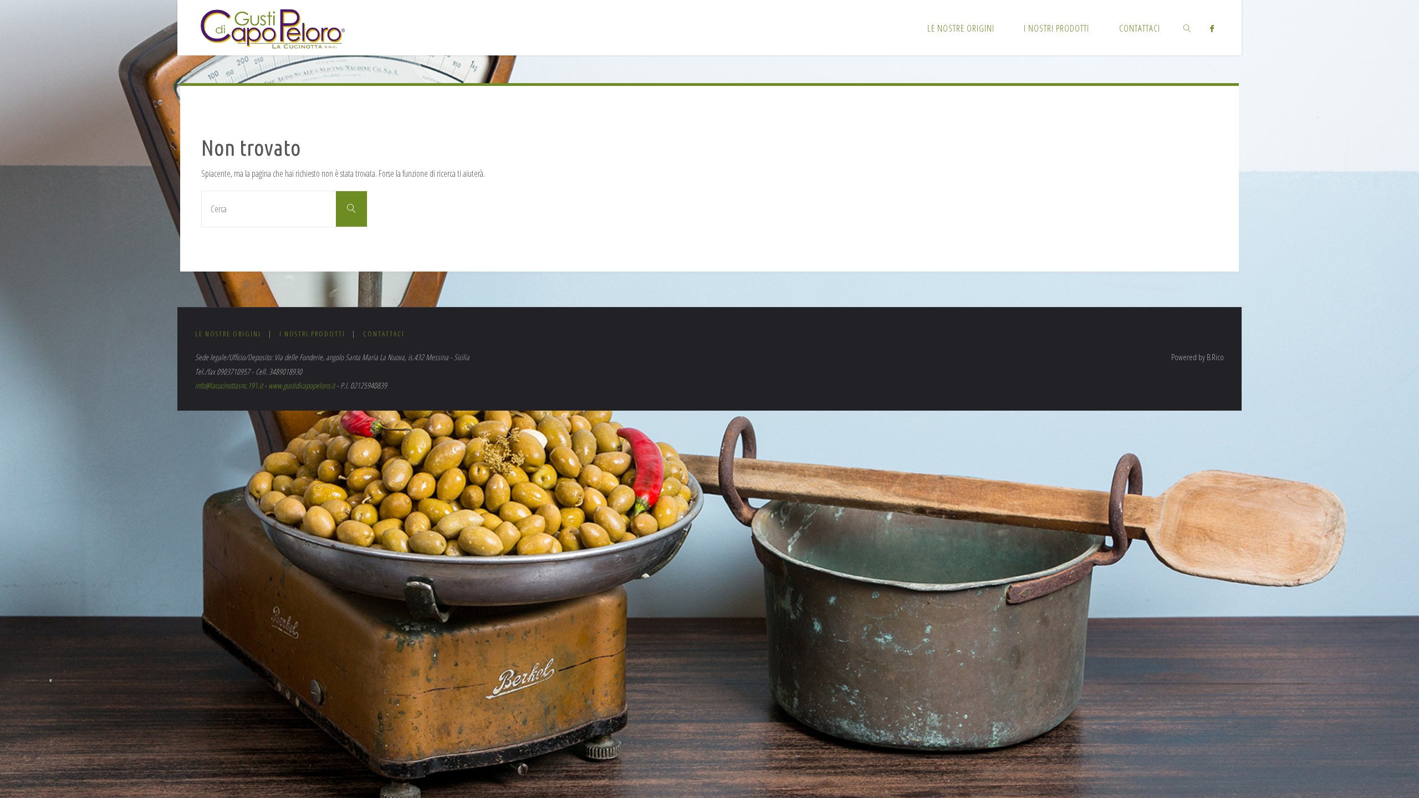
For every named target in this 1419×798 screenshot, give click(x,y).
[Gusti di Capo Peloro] (272, 28)
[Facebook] (1212, 28)
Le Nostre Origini (228, 334)
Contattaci (384, 334)
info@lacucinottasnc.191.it (229, 385)
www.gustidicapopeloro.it (301, 385)
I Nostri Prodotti (312, 334)
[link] (1187, 27)
